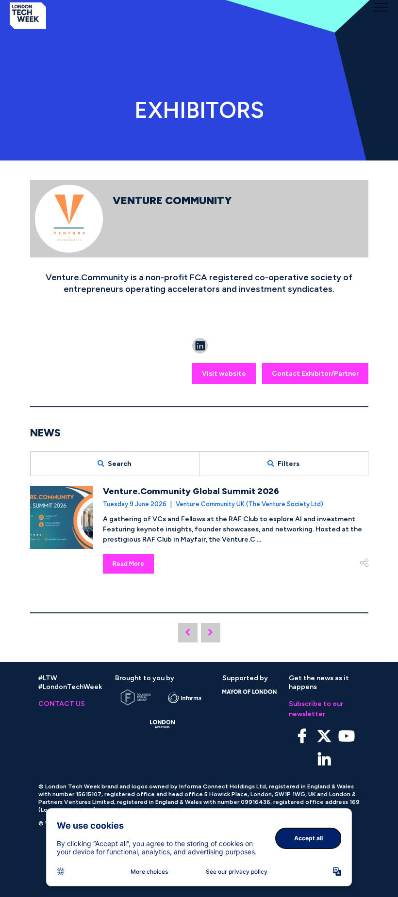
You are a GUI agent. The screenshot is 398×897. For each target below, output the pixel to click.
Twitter (324, 736)
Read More (128, 563)
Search (120, 464)
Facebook (302, 736)
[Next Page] (210, 632)
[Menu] (381, 7)
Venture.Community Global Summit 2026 (191, 491)
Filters (288, 464)
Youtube (346, 736)
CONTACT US (61, 704)
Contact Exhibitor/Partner (315, 373)
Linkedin (324, 760)
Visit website (224, 373)
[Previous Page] (188, 632)
